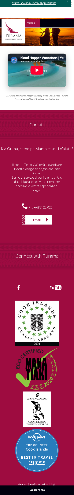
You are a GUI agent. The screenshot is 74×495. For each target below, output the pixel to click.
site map (22, 484)
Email (37, 220)
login (54, 484)
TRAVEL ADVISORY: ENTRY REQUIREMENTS (34, 3)
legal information (39, 484)
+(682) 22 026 (43, 207)
